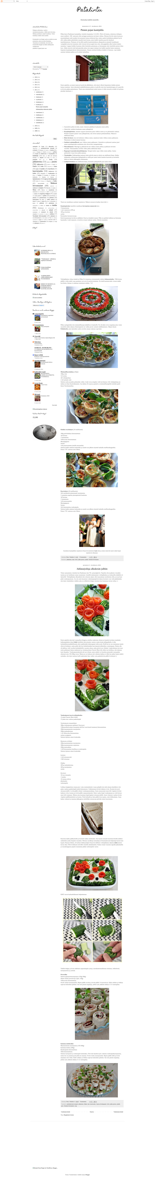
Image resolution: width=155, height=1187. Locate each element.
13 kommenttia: (83, 557)
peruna (51, 197)
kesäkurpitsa (51, 173)
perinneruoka (42, 197)
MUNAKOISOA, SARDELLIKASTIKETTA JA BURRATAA (47, 375)
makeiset (52, 186)
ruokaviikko (35, 210)
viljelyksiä (35, 221)
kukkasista (35, 177)
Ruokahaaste (41, 208)
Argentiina (35, 148)
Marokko (48, 188)
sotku (46, 214)
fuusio (49, 152)
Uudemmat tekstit (65, 1112)
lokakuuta (38, 97)
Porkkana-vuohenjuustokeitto (41, 356)
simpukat (35, 214)
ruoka (54, 205)
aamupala (35, 146)
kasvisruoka (93, 1104)
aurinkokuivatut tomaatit (72, 1104)
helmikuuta (39, 120)
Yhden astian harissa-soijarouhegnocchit (44, 337)
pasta (44, 195)
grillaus (55, 152)
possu (47, 201)
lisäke (55, 181)
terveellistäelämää (37, 217)
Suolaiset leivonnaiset (94, 559)
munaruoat (35, 191)
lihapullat (49, 181)
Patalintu (89, 10)
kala (89, 1104)
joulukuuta (39, 92)
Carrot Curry (44, 384)
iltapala (41, 157)
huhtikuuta (39, 115)
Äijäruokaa (37, 342)
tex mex (45, 217)
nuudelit (55, 193)
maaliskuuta (39, 117)
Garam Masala (38, 383)
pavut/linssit (52, 195)
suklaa (52, 214)
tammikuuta (39, 122)
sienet (51, 212)
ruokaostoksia (51, 208)
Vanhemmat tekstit (118, 1112)
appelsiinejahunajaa (39, 360)
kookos (39, 175)
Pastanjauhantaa (39, 325)
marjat (41, 188)
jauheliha (35, 159)
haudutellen (52, 153)
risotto (47, 205)
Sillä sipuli (37, 394)
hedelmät (35, 155)
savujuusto (35, 212)
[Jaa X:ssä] (93, 557)
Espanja (38, 152)
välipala (50, 221)
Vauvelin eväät (52, 219)
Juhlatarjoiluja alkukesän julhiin (92, 568)
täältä (115, 843)
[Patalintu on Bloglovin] (38, 305)
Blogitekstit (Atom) (69, 1115)
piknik (86, 559)
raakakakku (35, 205)
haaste (36, 153)
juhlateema (69, 559)
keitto (34, 173)
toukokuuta (39, 112)
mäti (48, 191)
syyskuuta (39, 99)
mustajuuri (42, 191)
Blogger (88, 1174)
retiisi (41, 205)
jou (43, 159)
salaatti (51, 210)
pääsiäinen (51, 203)
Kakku (85, 1104)
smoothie (41, 214)
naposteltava (54, 191)
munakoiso (51, 190)
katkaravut (51, 171)
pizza (39, 201)
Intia (48, 157)
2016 (36, 77)
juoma (48, 162)
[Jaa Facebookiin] (94, 557)
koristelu (46, 175)
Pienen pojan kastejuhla (92, 30)
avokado (35, 150)
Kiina (34, 175)
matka (53, 188)
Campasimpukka (39, 314)
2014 (36, 82)
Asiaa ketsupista (45, 326)
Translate (44, 69)
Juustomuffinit (38, 343)
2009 (36, 128)
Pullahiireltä (64, 329)
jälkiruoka (40, 164)
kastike (43, 169)
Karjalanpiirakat (65, 206)
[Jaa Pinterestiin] (96, 557)
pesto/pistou (36, 199)
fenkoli (44, 152)
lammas (52, 177)
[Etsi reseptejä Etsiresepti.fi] (40, 409)
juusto (54, 161)
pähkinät (41, 203)
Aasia (42, 146)
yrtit (43, 223)
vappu (40, 219)
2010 (36, 125)
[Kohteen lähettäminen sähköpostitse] (90, 557)
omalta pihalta (37, 195)
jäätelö (48, 164)
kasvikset (51, 169)
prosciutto (53, 201)
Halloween (43, 153)
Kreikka (53, 175)
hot (49, 155)
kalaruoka (49, 166)
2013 (36, 84)
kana (55, 166)
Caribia (46, 150)
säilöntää (52, 216)
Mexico (43, 190)
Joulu (50, 159)
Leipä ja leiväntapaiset (101, 1104)
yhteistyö (36, 223)
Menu (34, 190)
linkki (75, 642)
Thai (50, 217)
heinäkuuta (39, 102)
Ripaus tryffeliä (38, 355)
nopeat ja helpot (45, 193)
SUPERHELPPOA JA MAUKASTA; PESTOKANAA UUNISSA (48, 252)
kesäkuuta (39, 104)
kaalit (53, 164)
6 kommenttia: (83, 1101)
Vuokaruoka (43, 221)
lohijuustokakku (109, 279)
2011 (36, 89)
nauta (35, 193)
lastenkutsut (36, 179)
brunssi (41, 150)
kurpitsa (44, 177)
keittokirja (43, 173)
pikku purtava (81, 559)
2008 (36, 131)
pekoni (34, 197)
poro (62, 1106)
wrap (76, 1106)
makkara (35, 188)
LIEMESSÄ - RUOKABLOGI (42, 347)
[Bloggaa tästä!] (91, 557)
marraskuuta (39, 94)
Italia (54, 157)
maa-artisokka (41, 183)
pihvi (43, 199)
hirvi (44, 155)
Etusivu (92, 1112)
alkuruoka (51, 146)
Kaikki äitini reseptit (40, 372)
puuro (34, 203)
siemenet (43, 212)
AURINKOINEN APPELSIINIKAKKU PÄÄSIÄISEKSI (47, 277)
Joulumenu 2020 (45, 396)
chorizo (52, 150)
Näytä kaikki (54, 405)
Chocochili (37, 336)
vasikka (45, 219)
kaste (96, 551)
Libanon (43, 181)
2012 (36, 87)
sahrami (43, 210)
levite (76, 559)
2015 (36, 79)
